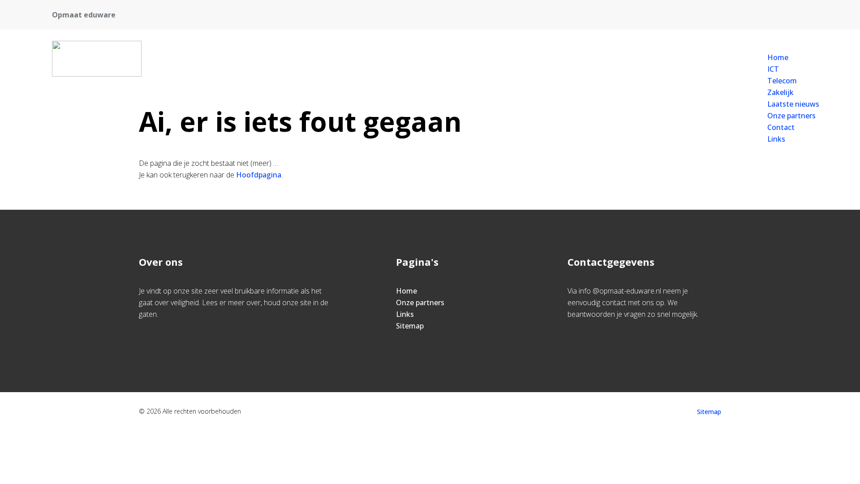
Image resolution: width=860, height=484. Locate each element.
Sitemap (410, 326)
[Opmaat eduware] (97, 59)
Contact (781, 127)
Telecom (782, 81)
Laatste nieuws (793, 104)
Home (777, 57)
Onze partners (791, 116)
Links (776, 139)
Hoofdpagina (258, 175)
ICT (773, 69)
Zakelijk (780, 92)
